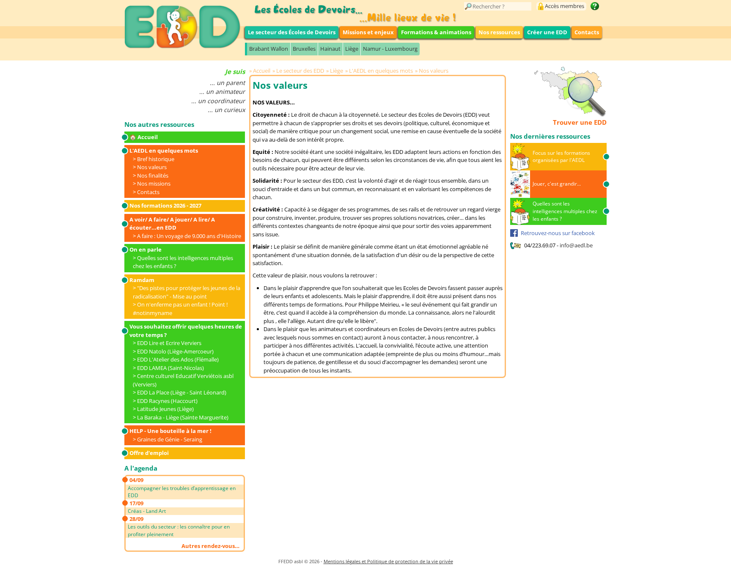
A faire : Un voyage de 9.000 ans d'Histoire (189, 236)
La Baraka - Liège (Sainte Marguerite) (182, 417)
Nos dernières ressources (550, 136)
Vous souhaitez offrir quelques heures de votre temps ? (185, 331)
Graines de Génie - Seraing (169, 439)
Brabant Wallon (268, 48)
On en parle (145, 249)
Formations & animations (436, 32)
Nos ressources (499, 32)
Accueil (261, 70)
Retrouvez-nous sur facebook (558, 233)
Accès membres (564, 6)
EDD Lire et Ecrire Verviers (169, 343)
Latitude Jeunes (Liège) (165, 409)
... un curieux (226, 110)
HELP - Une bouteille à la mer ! (170, 431)
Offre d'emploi (149, 453)
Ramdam (141, 280)
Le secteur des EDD (300, 70)
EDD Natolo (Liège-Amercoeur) (175, 351)
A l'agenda (140, 468)
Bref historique (155, 159)
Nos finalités (152, 175)
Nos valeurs (152, 167)
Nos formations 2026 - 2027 (165, 205)
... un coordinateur (218, 101)
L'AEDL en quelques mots (163, 150)
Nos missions (153, 183)
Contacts (586, 32)
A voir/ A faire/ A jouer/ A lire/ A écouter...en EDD (172, 224)
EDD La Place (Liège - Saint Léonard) (181, 392)
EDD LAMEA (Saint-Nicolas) (170, 368)
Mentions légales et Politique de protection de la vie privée (388, 561)
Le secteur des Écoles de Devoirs (291, 32)
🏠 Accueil (143, 137)
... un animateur (222, 92)
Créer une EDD (547, 32)
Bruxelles (304, 48)
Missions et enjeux (368, 32)
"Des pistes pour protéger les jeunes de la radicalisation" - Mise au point (186, 292)
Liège (351, 48)
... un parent (227, 83)
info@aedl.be (576, 245)
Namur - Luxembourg (390, 48)
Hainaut (330, 48)
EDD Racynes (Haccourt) (167, 401)
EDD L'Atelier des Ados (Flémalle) (178, 359)
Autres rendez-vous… (210, 546)
